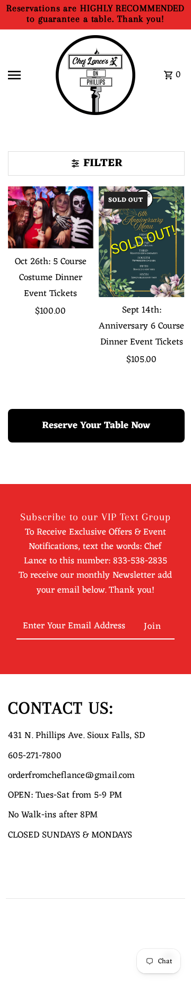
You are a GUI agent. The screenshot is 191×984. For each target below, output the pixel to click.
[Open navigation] (27, 75)
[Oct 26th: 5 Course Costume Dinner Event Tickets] (51, 217)
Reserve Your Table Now (96, 425)
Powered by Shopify (34, 971)
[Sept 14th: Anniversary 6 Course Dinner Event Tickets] (142, 242)
